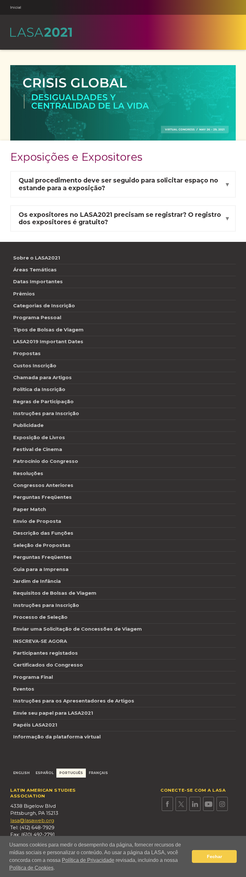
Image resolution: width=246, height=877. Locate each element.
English (21, 773)
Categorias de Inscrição (44, 306)
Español (44, 773)
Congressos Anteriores (43, 485)
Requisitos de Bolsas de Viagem (54, 593)
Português (71, 773)
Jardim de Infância (37, 581)
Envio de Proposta (37, 521)
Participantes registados (45, 653)
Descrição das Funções (43, 533)
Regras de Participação (43, 401)
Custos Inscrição (34, 366)
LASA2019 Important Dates (48, 342)
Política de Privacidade (88, 860)
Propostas (27, 353)
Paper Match (29, 509)
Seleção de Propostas (41, 545)
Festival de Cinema (37, 449)
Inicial (15, 7)
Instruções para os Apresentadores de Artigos (73, 701)
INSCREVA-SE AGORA (40, 641)
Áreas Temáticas (35, 270)
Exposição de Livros (39, 437)
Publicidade (28, 425)
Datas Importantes (38, 282)
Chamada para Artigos (42, 377)
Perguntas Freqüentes (42, 497)
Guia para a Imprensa (41, 569)
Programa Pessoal (37, 317)
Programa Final (33, 677)
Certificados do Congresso (48, 665)
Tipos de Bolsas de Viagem (48, 330)
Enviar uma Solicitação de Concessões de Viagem (77, 629)
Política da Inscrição (39, 389)
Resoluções (28, 473)
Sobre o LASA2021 (36, 258)
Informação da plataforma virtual (57, 737)
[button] (57, 869)
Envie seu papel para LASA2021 (53, 713)
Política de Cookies (31, 868)
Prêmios (24, 294)
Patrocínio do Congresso (45, 461)
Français (98, 773)
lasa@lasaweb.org (32, 820)
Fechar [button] (214, 856)
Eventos (23, 689)
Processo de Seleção (40, 617)
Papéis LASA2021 (35, 725)
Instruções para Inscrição (46, 413)
